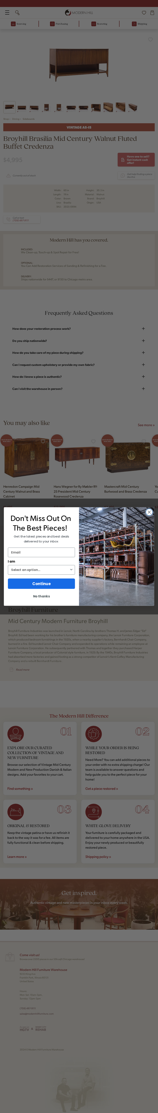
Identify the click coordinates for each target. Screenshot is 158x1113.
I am (11, 561)
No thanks (41, 596)
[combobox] (40, 569)
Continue (41, 583)
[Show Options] (71, 569)
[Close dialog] (149, 512)
